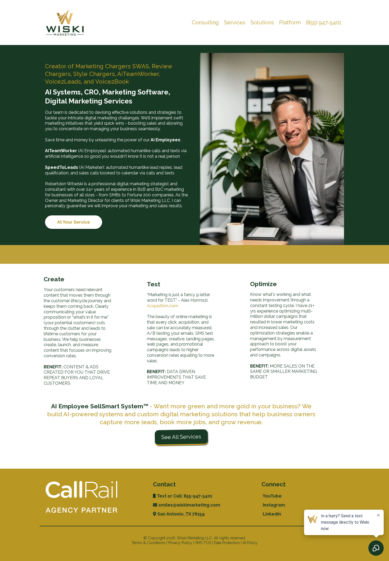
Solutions (262, 22)
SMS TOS (203, 543)
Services (234, 22)
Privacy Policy (180, 543)
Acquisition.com (162, 305)
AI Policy (250, 543)
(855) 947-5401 (323, 22)
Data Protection (227, 543)
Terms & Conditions (148, 543)
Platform (290, 22)
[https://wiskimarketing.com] (65, 22)
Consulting (205, 22)
